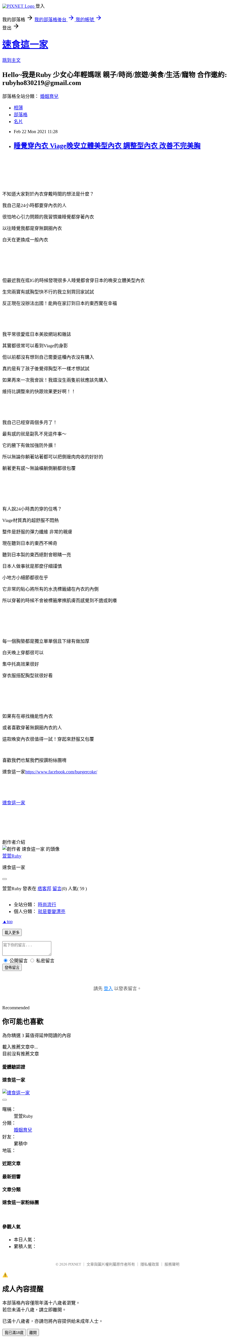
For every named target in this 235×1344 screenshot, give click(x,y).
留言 (57, 888)
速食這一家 (25, 44)
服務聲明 (171, 1264)
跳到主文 (11, 60)
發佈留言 (12, 967)
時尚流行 (47, 904)
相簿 (18, 107)
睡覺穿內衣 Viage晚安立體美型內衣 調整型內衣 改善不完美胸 (107, 145)
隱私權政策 (149, 1264)
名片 (18, 121)
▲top (7, 921)
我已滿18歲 (14, 1333)
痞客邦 (44, 888)
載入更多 (12, 933)
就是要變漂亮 (51, 911)
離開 (33, 1333)
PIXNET (74, 1264)
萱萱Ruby (11, 856)
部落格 (21, 114)
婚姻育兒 (49, 96)
